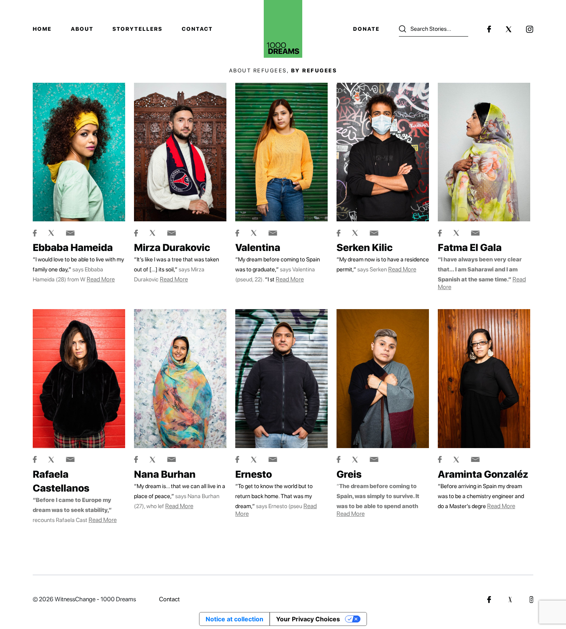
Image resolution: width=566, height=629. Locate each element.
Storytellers (137, 29)
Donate (366, 29)
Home (42, 29)
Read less (283, 556)
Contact (197, 29)
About (82, 29)
